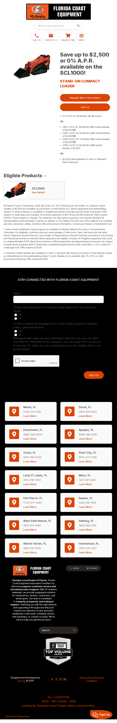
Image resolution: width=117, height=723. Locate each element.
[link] (68, 37)
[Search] (74, 630)
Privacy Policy (87, 677)
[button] (37, 37)
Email (22, 293)
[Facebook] (52, 679)
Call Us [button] (85, 107)
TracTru (21, 680)
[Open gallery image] (32, 66)
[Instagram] (60, 679)
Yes (20, 314)
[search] (78, 25)
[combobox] (58, 25)
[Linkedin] (64, 679)
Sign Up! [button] (94, 375)
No (20, 318)
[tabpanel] (32, 67)
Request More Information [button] (85, 97)
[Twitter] (56, 679)
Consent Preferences (17, 716)
